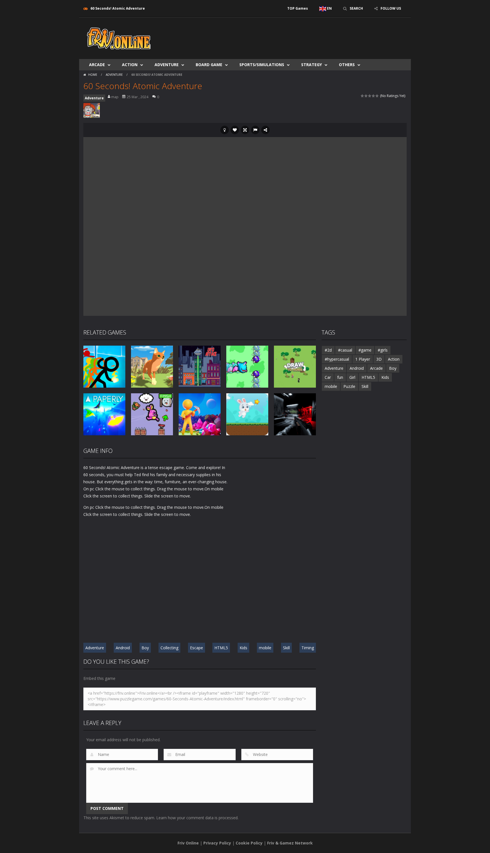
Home (92, 75)
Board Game (209, 64)
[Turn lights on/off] (224, 130)
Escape (196, 647)
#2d (328, 350)
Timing (307, 647)
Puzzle (349, 386)
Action (130, 64)
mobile (265, 647)
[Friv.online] (118, 38)
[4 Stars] (373, 95)
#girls (383, 350)
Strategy (311, 64)
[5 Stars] (377, 95)
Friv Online (188, 843)
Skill (286, 647)
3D (379, 359)
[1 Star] (362, 95)
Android (123, 647)
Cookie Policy (249, 843)
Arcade (97, 64)
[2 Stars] (366, 95)
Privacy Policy (217, 843)
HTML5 (221, 647)
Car (328, 377)
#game (364, 350)
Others (347, 64)
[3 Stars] (370, 95)
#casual (345, 350)
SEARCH (356, 8)
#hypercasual (337, 359)
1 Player (362, 359)
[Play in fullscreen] (245, 130)
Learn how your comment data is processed (197, 817)
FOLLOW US (391, 8)
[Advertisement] (303, 34)
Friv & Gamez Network (290, 843)
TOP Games (297, 8)
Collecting (169, 647)
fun (340, 377)
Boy (145, 647)
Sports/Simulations (261, 64)
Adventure (167, 64)
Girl (352, 377)
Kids (243, 647)
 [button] (255, 130)
